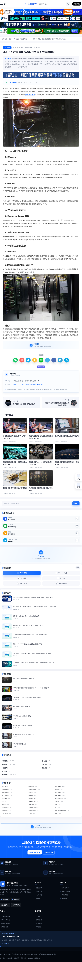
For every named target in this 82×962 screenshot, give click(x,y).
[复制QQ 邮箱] (77, 525)
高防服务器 (65, 895)
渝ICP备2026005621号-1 (49, 954)
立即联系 (5, 944)
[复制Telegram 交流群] (77, 540)
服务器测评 (65, 888)
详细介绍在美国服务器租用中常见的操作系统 (52, 39)
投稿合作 (39, 920)
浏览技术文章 (33, 852)
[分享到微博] (21, 360)
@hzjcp (10, 541)
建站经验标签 (5, 923)
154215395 (11, 520)
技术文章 (16, 39)
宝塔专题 (23, 958)
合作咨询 (47, 852)
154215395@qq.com (15, 527)
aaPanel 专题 (5, 920)
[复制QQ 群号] (77, 533)
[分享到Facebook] (53, 360)
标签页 (38, 898)
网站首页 (39, 888)
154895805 (11, 534)
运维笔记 (24, 39)
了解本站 (17, 905)
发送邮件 (6, 905)
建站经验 (64, 898)
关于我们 (39, 916)
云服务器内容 (66, 891)
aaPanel (30, 958)
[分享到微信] (15, 360)
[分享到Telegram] (60, 360)
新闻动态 (39, 895)
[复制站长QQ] (77, 518)
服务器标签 (4, 927)
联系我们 (39, 927)
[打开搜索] (68, 4)
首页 (10, 39)
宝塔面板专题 (5, 916)
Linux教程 (32, 39)
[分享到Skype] (66, 360)
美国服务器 (29, 94)
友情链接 (39, 923)
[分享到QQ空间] (34, 360)
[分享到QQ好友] (28, 360)
